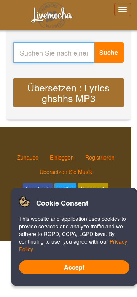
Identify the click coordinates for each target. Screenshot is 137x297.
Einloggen (62, 157)
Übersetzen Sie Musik (66, 172)
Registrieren (100, 157)
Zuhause (27, 157)
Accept (74, 267)
